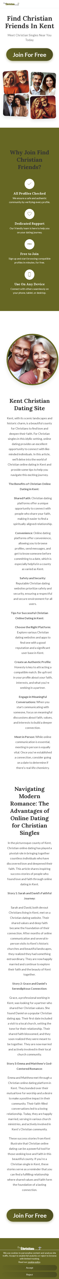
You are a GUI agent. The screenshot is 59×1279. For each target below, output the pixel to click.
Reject (29, 1274)
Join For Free (29, 54)
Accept (29, 1267)
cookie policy (34, 1262)
